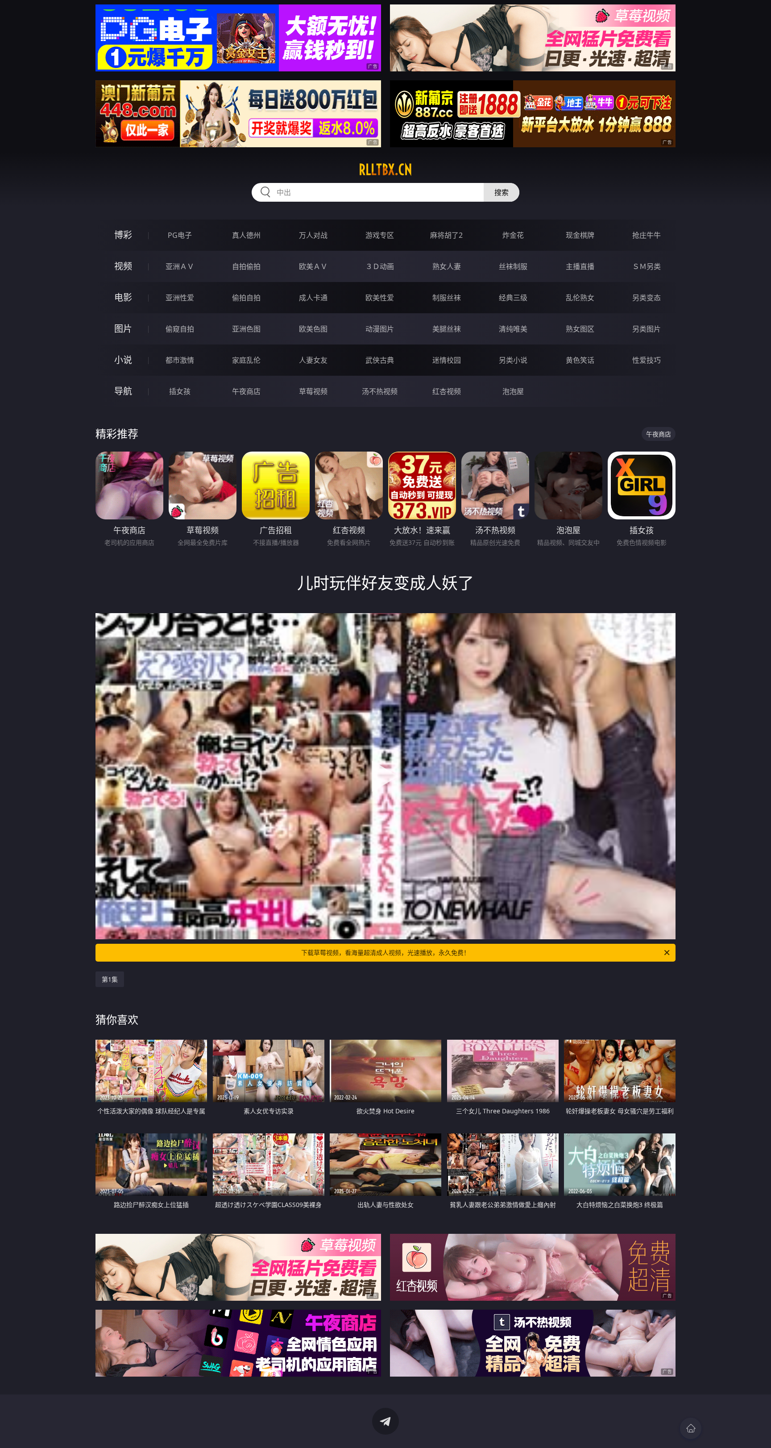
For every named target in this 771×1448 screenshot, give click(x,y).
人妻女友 (313, 360)
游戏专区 (379, 235)
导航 (123, 391)
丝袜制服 (513, 266)
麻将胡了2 (446, 235)
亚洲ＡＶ (180, 266)
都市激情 (180, 360)
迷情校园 (446, 360)
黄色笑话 (580, 360)
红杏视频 (446, 391)
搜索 (501, 192)
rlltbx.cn (385, 169)
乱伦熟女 (580, 298)
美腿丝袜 (446, 329)
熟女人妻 (446, 266)
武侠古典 (379, 360)
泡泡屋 (513, 391)
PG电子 (180, 235)
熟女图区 (580, 329)
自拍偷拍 (246, 266)
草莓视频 (313, 391)
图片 (123, 329)
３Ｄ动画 (379, 266)
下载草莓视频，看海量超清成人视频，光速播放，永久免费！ (385, 952)
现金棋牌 (580, 235)
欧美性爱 (379, 298)
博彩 (123, 235)
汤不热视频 (380, 391)
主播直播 (580, 266)
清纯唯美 (513, 329)
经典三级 (513, 298)
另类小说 (513, 360)
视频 (123, 266)
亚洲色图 (246, 329)
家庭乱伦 (246, 360)
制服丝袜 (446, 298)
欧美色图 (313, 329)
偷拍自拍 (246, 298)
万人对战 (313, 235)
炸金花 (513, 235)
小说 (123, 360)
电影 (123, 297)
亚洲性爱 (180, 298)
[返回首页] (690, 1428)
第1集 (110, 979)
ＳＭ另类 (646, 266)
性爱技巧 (646, 360)
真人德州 (246, 235)
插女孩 (180, 391)
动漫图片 (379, 329)
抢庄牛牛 (646, 235)
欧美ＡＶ (313, 266)
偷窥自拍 (180, 329)
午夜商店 (246, 391)
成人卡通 (313, 298)
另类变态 (646, 298)
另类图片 (646, 329)
